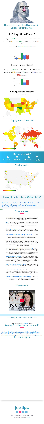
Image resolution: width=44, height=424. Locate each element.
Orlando (15, 205)
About (12, 415)
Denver (33, 202)
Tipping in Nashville (13, 332)
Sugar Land (14, 206)
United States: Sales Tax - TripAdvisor (13, 256)
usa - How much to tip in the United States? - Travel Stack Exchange (19, 248)
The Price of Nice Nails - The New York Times (15, 240)
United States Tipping (10, 216)
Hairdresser (20, 46)
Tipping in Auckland (21, 335)
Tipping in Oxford (4, 335)
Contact (31, 415)
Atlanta (29, 202)
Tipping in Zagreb (22, 333)
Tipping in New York (5, 332)
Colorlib (28, 417)
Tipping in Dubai (21, 331)
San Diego (10, 204)
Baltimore (24, 205)
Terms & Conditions (18, 415)
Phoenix (35, 204)
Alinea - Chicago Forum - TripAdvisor (14, 269)
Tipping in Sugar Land (37, 335)
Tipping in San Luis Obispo (13, 333)
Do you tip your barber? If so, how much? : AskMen (16, 264)
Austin (19, 205)
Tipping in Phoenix (36, 333)
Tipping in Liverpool (36, 332)
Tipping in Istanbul (36, 331)
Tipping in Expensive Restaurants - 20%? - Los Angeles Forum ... (19, 276)
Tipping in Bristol (4, 333)
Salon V (7, 222)
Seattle (21, 202)
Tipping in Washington (5, 331)
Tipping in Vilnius (29, 333)
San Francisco (16, 202)
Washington (25, 204)
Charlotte (15, 204)
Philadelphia (4, 204)
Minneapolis (29, 205)
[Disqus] (22, 353)
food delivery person (27, 46)
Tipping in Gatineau (28, 331)
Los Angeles (9, 202)
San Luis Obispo (5, 205)
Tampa (9, 206)
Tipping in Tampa (20, 332)
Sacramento (4, 206)
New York (4, 202)
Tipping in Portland (29, 335)
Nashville (31, 204)
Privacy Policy (26, 415)
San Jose (20, 204)
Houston (34, 205)
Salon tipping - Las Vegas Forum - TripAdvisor (15, 229)
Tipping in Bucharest (28, 332)
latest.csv (26, 323)
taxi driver (34, 46)
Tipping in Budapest (14, 331)
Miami (11, 205)
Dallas (25, 202)
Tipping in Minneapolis (12, 335)
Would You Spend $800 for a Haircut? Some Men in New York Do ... (19, 234)
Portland (38, 202)
